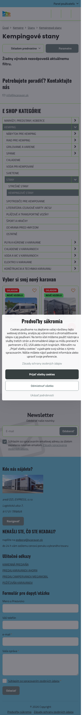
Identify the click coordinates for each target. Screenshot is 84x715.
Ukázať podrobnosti (42, 395)
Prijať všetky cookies (42, 374)
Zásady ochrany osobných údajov (42, 363)
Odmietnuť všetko (42, 386)
